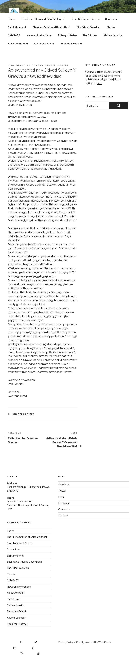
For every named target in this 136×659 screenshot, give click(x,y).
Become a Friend (18, 43)
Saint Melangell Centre (85, 19)
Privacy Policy (65, 642)
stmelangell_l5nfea (53, 65)
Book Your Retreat (71, 43)
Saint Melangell (17, 27)
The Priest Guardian (88, 27)
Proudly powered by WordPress (93, 642)
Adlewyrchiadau (67, 35)
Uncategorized (24, 414)
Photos (111, 27)
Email (61, 497)
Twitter (62, 490)
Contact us (111, 19)
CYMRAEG (14, 35)
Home (11, 19)
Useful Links (90, 35)
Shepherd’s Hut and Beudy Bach (51, 27)
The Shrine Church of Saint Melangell (43, 19)
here (99, 83)
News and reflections (39, 35)
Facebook (63, 484)
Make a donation (113, 35)
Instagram (64, 503)
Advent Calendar (44, 43)
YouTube (63, 515)
